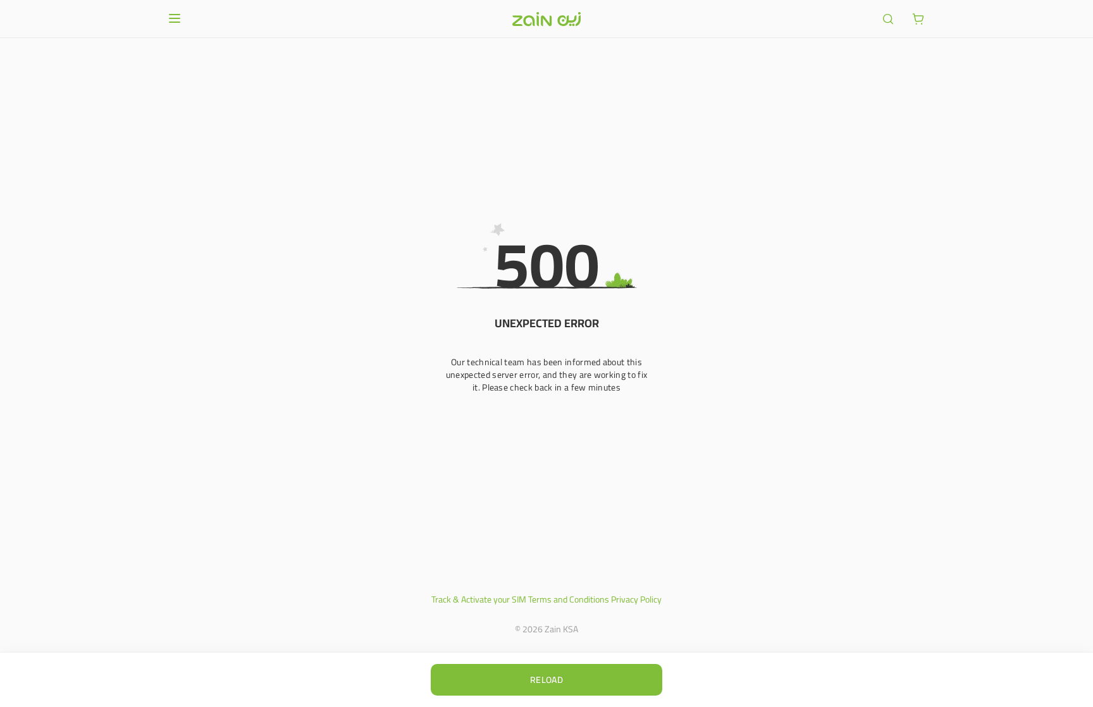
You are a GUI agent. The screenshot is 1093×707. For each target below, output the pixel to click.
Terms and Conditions (568, 599)
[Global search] (888, 19)
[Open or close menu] (174, 18)
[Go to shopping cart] (918, 19)
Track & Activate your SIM (478, 599)
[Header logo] (546, 19)
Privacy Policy (636, 599)
